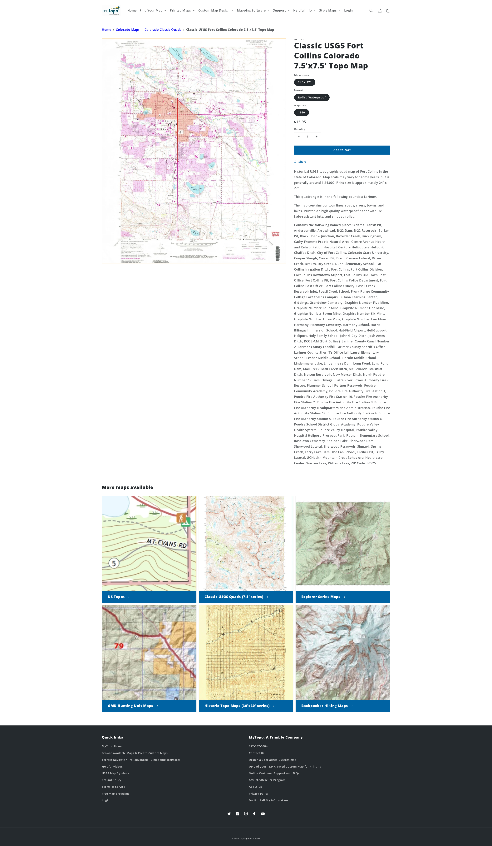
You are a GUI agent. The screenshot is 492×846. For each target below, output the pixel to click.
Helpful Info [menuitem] (302, 10)
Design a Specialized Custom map (273, 760)
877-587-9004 (258, 746)
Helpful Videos (112, 766)
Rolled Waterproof (312, 97)
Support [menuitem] (279, 10)
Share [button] (302, 161)
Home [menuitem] (132, 10)
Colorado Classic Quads (163, 29)
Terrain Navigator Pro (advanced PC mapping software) (141, 760)
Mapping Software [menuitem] (251, 10)
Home (106, 29)
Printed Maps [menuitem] (180, 10)
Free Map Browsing (115, 793)
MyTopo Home (112, 746)
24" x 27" (304, 82)
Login (106, 800)
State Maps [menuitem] (328, 10)
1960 (301, 112)
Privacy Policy (258, 793)
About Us (255, 787)
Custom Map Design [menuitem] (214, 10)
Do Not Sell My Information (268, 800)
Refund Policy (111, 780)
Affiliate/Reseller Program (267, 780)
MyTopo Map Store (250, 838)
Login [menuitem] (348, 10)
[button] (371, 10)
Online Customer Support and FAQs (274, 773)
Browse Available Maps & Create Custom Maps (135, 753)
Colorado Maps (128, 29)
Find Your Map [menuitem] (151, 10)
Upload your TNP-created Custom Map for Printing (285, 766)
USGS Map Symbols (115, 773)
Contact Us (256, 753)
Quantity (299, 129)
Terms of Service (113, 787)
